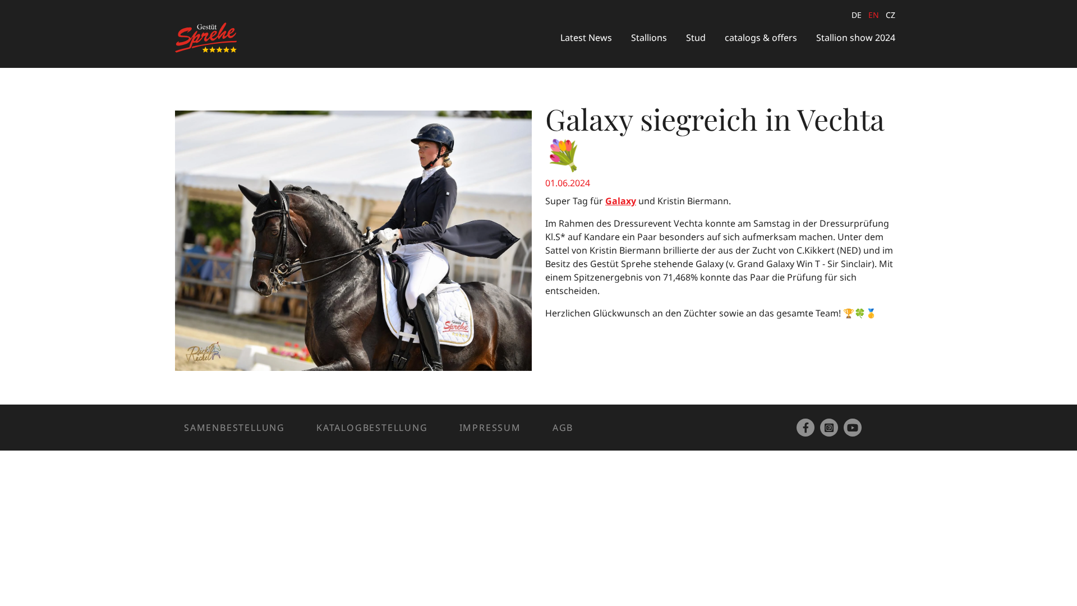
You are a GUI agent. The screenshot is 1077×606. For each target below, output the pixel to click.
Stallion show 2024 (855, 37)
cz (890, 15)
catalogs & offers (761, 37)
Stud (696, 37)
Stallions (649, 37)
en (873, 15)
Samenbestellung (234, 427)
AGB (563, 427)
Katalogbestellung (372, 427)
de (857, 15)
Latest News (586, 37)
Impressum (490, 427)
